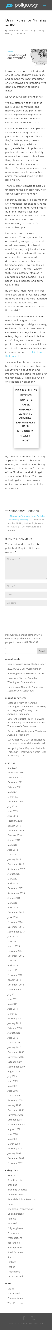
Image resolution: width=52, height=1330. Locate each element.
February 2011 (14, 1018)
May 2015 (12, 902)
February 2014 (14, 922)
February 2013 (14, 950)
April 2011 (12, 1008)
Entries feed (13, 1293)
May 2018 (12, 844)
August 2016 (13, 897)
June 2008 (12, 1134)
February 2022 (14, 782)
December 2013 (15, 926)
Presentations (14, 1237)
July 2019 (12, 806)
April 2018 (12, 849)
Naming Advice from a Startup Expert (26, 663)
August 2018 (13, 840)
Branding (12, 1184)
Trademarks (13, 1271)
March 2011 (13, 1013)
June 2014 (12, 917)
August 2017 (13, 873)
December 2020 (15, 801)
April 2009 (12, 1090)
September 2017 (16, 869)
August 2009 (13, 1071)
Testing (11, 1266)
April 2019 (12, 815)
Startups (12, 1257)
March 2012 (13, 970)
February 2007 (14, 1163)
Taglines (11, 1261)
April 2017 (12, 883)
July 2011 (12, 994)
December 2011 (15, 984)
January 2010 (14, 1047)
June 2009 (12, 1081)
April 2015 (12, 907)
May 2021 (12, 791)
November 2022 (15, 772)
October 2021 (14, 787)
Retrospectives (15, 1247)
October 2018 (14, 835)
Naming (8, 34)
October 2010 (14, 1028)
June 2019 (12, 811)
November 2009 (15, 1056)
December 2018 (15, 830)
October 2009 (14, 1061)
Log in (10, 1288)
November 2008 (15, 1114)
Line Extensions (15, 1213)
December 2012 (15, 955)
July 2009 (12, 1076)
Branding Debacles (17, 1189)
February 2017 (14, 888)
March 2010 (13, 1042)
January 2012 (14, 979)
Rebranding (13, 1242)
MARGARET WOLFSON (18, 739)
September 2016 (16, 893)
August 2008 (13, 1129)
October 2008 (14, 1119)
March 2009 (13, 1095)
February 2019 (14, 820)
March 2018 (13, 854)
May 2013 (12, 941)
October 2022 (14, 777)
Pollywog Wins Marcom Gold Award (26, 673)
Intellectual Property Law (20, 1208)
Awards (11, 1175)
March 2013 (13, 946)
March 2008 (13, 1143)
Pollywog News (15, 1228)
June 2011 (12, 999)
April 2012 (12, 965)
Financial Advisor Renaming (21, 1199)
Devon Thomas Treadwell (18, 31)
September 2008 (16, 1124)
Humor (11, 1204)
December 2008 (15, 1110)
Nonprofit (12, 1223)
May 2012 (12, 960)
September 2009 (16, 1066)
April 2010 (12, 1037)
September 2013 (16, 931)
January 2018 (14, 859)
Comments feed (15, 1298)
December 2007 (15, 1158)
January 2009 (14, 1105)
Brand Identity (14, 1180)
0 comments (19, 34)
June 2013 (12, 936)
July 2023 (12, 767)
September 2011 (16, 989)
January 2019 (14, 825)
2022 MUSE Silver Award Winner (24, 668)
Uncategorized (15, 1276)
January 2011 (14, 1023)
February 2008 (14, 1148)
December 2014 (15, 912)
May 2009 (12, 1085)
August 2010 (13, 1032)
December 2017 (15, 864)
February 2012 (14, 975)
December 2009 (15, 1052)
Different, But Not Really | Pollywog (25, 718)
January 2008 (14, 1153)
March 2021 (13, 796)
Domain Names (15, 1194)
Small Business (15, 1252)
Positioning (13, 1233)
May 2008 (12, 1138)
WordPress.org (15, 1303)
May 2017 (12, 878)
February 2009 (14, 1100)
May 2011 (12, 1003)
